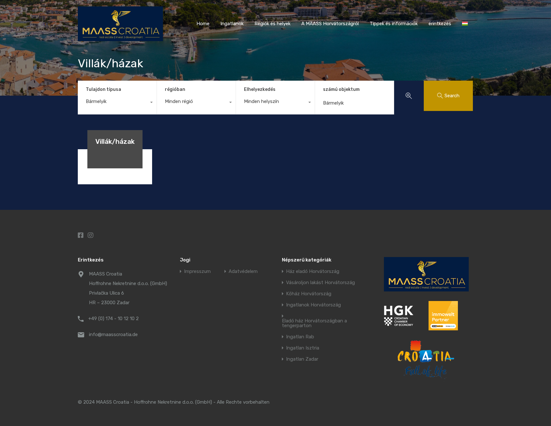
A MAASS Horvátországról (330, 23)
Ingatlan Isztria (302, 348)
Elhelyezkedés (260, 89)
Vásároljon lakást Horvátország (320, 282)
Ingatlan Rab (300, 336)
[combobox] (117, 103)
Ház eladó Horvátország (312, 271)
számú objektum (341, 89)
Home (202, 23)
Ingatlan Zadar (302, 359)
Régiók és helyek (272, 23)
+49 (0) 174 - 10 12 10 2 (113, 318)
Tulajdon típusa (103, 89)
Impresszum (197, 271)
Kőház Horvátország (308, 293)
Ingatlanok (232, 23)
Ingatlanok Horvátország (313, 305)
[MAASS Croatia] (120, 38)
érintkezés (440, 23)
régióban (175, 89)
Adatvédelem (243, 271)
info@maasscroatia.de (113, 334)
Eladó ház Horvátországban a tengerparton (314, 323)
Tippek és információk (394, 23)
